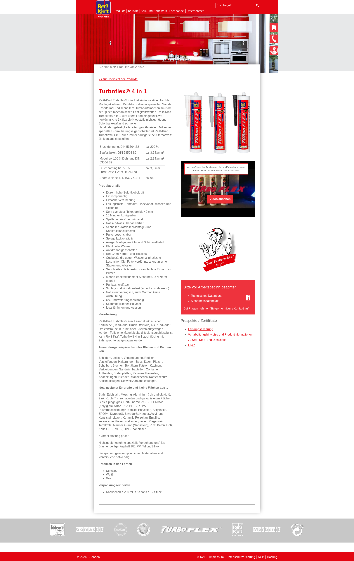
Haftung (272, 557)
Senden (94, 557)
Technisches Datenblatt (206, 295)
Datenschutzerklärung (240, 557)
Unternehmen (195, 11)
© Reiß (201, 557)
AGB (261, 557)
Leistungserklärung (200, 329)
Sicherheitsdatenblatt (204, 300)
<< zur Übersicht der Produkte (118, 79)
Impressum (216, 557)
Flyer (191, 345)
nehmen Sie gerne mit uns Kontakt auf (224, 308)
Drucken (81, 557)
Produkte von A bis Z (130, 67)
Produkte (119, 11)
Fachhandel (177, 11)
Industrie (133, 11)
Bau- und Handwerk (154, 11)
